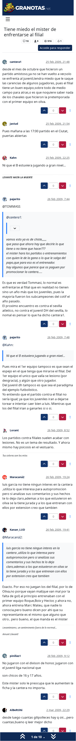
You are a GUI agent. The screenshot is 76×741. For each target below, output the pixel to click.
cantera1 (15, 62)
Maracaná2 (17, 477)
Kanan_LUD (17, 529)
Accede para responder (55, 48)
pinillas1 (15, 656)
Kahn (13, 157)
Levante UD (11, 41)
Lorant (14, 430)
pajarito (15, 199)
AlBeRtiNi (16, 710)
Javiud (14, 123)
